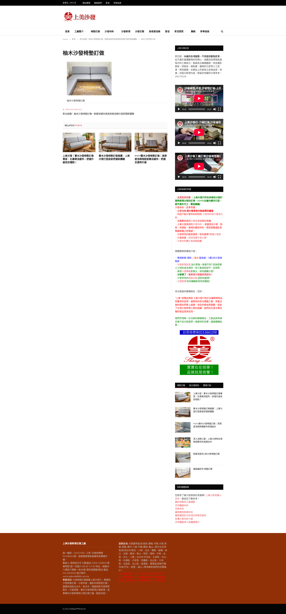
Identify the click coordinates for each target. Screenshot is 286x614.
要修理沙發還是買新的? (200, 274)
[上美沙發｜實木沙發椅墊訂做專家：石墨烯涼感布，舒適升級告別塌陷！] (79, 142)
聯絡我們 (98, 3)
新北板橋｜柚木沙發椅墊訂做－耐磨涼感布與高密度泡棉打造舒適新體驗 (98, 114)
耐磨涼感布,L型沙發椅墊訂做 (206, 454)
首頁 (67, 31)
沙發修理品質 (184, 264)
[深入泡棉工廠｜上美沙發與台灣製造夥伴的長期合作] (183, 442)
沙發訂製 (139, 31)
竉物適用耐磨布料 (184, 512)
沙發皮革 (195, 221)
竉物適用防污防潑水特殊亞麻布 (190, 515)
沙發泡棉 (181, 211)
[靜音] (214, 109)
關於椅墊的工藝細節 (185, 502)
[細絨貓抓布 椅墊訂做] (183, 472)
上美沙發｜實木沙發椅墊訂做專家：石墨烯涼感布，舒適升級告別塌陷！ (78, 159)
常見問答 (179, 31)
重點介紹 (207, 385)
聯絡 (193, 31)
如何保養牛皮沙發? (197, 237)
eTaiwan (73, 609)
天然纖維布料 (181, 505)
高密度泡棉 (154, 31)
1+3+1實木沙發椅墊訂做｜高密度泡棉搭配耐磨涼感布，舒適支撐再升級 (151, 159)
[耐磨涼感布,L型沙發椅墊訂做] (183, 457)
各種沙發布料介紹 (184, 519)
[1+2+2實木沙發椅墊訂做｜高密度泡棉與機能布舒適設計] (183, 427)
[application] (199, 98)
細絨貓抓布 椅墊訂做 (202, 469)
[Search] (221, 31)
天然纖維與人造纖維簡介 (187, 522)
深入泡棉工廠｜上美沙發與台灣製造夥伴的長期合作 (207, 441)
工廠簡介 (79, 31)
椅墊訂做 (95, 31)
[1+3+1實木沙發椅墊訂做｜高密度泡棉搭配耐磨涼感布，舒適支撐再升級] (151, 142)
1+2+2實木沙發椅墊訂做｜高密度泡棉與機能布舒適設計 (207, 425)
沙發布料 (109, 31)
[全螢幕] (219, 109)
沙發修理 (125, 31)
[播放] (178, 109)
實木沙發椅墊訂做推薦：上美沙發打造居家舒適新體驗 (114, 158)
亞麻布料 (179, 508)
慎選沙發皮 (215, 234)
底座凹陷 (192, 278)
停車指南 (117, 3)
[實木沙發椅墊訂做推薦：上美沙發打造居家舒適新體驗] (115, 142)
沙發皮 (191, 241)
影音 (108, 3)
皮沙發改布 (194, 385)
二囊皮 (195, 258)
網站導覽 (86, 3)
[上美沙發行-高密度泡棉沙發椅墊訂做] (80, 16)
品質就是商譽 (184, 197)
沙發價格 (186, 271)
